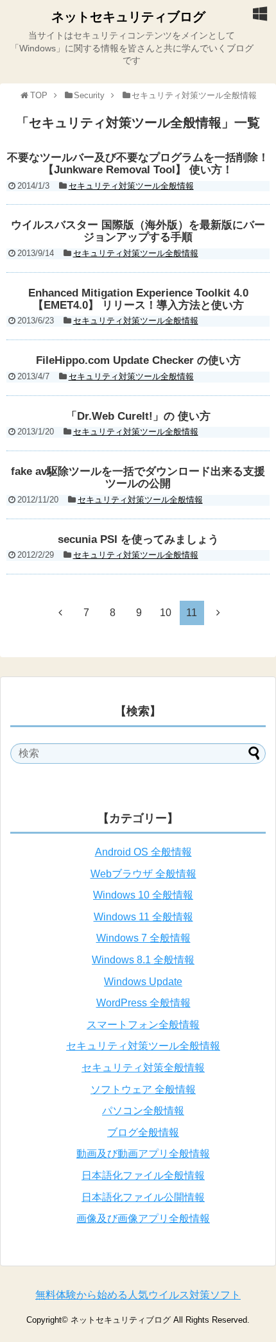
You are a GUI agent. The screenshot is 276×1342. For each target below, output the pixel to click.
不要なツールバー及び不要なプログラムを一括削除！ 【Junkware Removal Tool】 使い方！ (138, 163)
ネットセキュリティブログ (128, 17)
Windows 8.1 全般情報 (143, 959)
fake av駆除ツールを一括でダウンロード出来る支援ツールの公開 (138, 477)
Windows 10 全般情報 (143, 895)
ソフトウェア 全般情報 (143, 1089)
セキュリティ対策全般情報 (143, 1067)
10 (165, 612)
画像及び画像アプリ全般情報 (143, 1218)
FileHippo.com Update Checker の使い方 (138, 360)
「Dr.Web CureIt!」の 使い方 (138, 416)
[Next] (218, 612)
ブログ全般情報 (143, 1132)
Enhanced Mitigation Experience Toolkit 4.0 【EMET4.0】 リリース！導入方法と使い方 (138, 299)
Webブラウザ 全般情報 (143, 873)
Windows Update (143, 981)
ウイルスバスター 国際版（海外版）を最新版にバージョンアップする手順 (138, 231)
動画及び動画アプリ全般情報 (143, 1153)
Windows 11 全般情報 (143, 916)
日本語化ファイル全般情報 (143, 1175)
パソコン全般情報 (143, 1110)
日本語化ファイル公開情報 (143, 1197)
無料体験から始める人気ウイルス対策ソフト (138, 1294)
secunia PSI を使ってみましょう (138, 539)
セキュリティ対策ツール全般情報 (131, 186)
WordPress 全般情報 (143, 1002)
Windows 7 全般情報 (143, 938)
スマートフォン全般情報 (143, 1024)
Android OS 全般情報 (143, 852)
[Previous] (60, 612)
